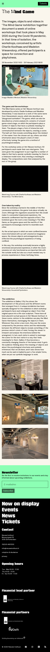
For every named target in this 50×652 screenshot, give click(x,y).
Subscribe (8, 490)
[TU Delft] (13, 629)
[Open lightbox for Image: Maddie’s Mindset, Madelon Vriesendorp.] (25, 80)
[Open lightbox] (25, 374)
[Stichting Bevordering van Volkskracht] (13, 638)
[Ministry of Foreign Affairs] (13, 620)
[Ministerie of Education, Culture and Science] (13, 598)
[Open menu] (3, 4)
